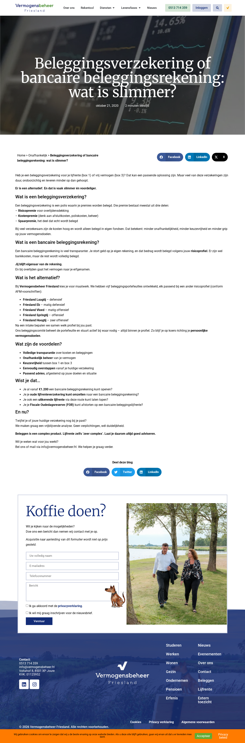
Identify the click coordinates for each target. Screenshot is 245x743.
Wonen (172, 663)
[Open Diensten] (113, 8)
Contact (204, 671)
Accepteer (203, 736)
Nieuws (204, 645)
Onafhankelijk (37, 155)
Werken (172, 654)
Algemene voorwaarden (198, 722)
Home (21, 155)
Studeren (173, 645)
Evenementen (209, 654)
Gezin (171, 671)
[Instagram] (34, 684)
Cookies (135, 722)
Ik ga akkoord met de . (56, 606)
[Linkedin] (24, 684)
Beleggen (206, 680)
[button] (170, 157)
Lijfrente (205, 689)
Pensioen (174, 689)
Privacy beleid (223, 736)
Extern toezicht (205, 700)
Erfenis (172, 698)
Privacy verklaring (161, 722)
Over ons (205, 663)
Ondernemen (177, 680)
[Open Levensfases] (139, 8)
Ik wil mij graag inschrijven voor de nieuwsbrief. (61, 613)
